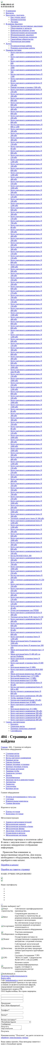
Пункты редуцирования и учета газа (21, 797)
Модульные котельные (15, 769)
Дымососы (10, 784)
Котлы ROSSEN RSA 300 (21, 556)
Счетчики (10, 799)
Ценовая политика (18, 19)
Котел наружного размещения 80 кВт (26, 718)
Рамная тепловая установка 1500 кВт (26, 87)
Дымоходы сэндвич (14, 773)
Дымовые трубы (12, 771)
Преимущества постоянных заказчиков (27, 26)
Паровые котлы (12, 760)
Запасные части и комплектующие (20, 780)
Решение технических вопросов (24, 37)
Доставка (14, 22)
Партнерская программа (20, 41)
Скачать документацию (15, 722)
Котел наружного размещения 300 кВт (26, 713)
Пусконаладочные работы (21, 46)
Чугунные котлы (12, 756)
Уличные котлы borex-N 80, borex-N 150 (27, 617)
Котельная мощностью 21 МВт (23, 667)
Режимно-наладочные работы (23, 48)
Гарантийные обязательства (22, 39)
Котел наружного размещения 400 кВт (26, 715)
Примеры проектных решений (23, 728)
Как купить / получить (15, 15)
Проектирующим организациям (24, 33)
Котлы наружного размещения (18, 758)
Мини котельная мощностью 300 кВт (26, 674)
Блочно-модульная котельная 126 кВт (26, 700)
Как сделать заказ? (18, 17)
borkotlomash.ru (12, 980)
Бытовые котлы (12, 788)
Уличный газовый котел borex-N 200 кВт (27, 518)
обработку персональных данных (14, 1038)
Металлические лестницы (16, 835)
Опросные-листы (18, 726)
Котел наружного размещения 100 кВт (26, 696)
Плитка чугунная (13, 812)
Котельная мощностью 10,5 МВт (24, 709)
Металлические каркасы (16, 824)
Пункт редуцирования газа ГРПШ (25, 610)
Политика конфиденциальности (14, 976)
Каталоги (14, 724)
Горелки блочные (13, 762)
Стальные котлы (12, 753)
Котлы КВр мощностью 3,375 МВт (25, 676)
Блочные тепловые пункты (17, 767)
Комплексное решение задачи (23, 30)
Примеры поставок (13, 50)
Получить (5, 1031)
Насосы (9, 775)
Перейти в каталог (10, 865)
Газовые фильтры (13, 803)
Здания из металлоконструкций (19, 822)
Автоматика (11, 782)
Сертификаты (16, 731)
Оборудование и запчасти (21, 28)
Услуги (9, 44)
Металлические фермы (15, 829)
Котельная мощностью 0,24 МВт (24, 680)
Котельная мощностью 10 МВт (23, 702)
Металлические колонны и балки (19, 826)
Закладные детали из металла (18, 831)
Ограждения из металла (15, 833)
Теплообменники (13, 777)
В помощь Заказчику (14, 24)
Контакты (10, 13)
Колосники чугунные (14, 814)
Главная (4, 747)
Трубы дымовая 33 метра (21, 698)
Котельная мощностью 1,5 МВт (23, 678)
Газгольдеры (11, 786)
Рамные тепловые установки (17, 764)
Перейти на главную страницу (15, 869)
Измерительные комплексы (17, 801)
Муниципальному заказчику (22, 35)
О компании (11, 11)
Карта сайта (6, 978)
